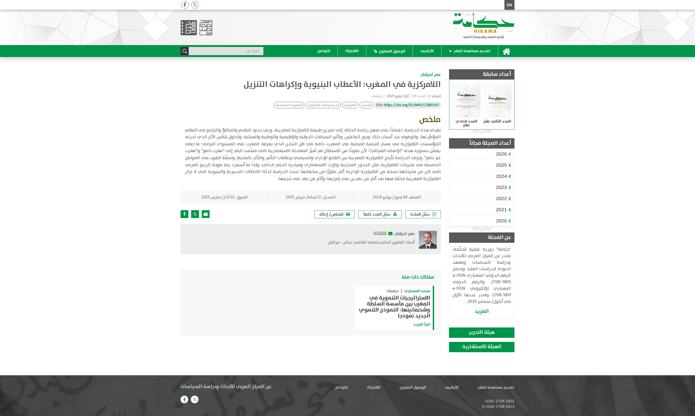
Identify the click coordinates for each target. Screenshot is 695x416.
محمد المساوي (417, 291)
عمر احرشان (431, 74)
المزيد (482, 311)
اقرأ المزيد (421, 324)
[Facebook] (185, 4)
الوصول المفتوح (392, 51)
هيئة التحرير (482, 332)
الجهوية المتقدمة (288, 105)
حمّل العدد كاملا (376, 214)
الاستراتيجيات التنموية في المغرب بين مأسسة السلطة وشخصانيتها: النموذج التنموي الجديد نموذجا (394, 307)
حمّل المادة (420, 214)
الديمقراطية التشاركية (323, 105)
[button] (501, 154)
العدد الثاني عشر (497, 121)
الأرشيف (427, 51)
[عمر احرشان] (428, 240)
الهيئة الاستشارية (481, 347)
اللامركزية (350, 105)
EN (509, 5)
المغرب (366, 105)
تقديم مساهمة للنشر (472, 51)
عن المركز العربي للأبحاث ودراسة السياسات (226, 387)
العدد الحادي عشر (466, 123)
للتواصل (323, 51)
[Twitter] (195, 4)
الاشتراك (352, 51)
